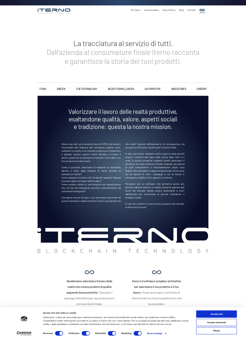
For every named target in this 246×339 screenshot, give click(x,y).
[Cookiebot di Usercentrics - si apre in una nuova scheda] (24, 333)
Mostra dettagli (154, 333)
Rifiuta (216, 330)
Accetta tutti (217, 314)
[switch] (86, 333)
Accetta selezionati (216, 322)
